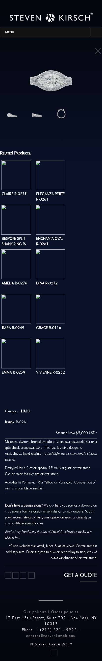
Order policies (64, 612)
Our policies (35, 612)
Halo (25, 411)
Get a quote (80, 575)
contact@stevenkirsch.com (51, 636)
